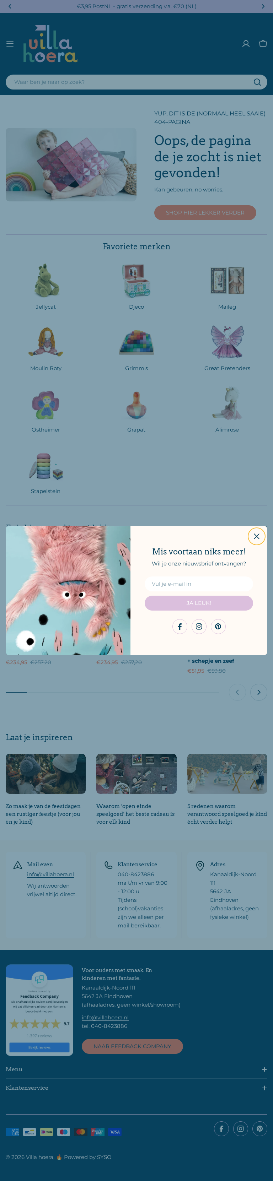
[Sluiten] (257, 536)
